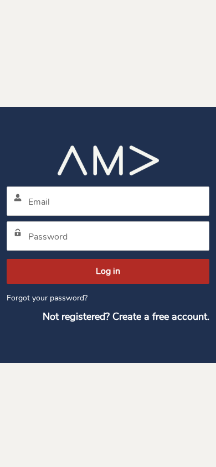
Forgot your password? (47, 298)
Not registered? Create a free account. (126, 316)
